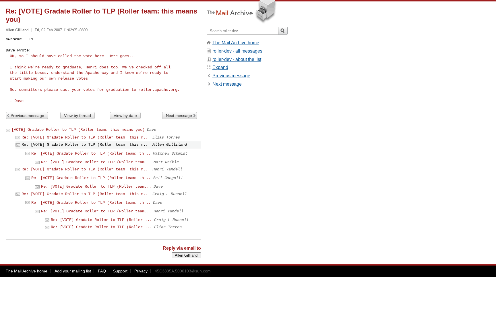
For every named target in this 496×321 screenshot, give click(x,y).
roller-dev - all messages (237, 51)
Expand (220, 67)
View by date (125, 115)
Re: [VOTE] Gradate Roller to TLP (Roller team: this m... (86, 137)
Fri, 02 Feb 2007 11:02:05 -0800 (61, 30)
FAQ (102, 271)
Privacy (141, 271)
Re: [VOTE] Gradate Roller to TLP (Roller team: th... (91, 153)
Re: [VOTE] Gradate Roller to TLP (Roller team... (96, 162)
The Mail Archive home (235, 42)
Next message (179, 115)
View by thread (77, 115)
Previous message (27, 115)
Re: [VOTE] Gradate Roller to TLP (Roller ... (101, 220)
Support (120, 271)
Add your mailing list (73, 271)
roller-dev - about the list (236, 59)
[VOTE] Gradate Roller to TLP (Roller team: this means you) (78, 129)
